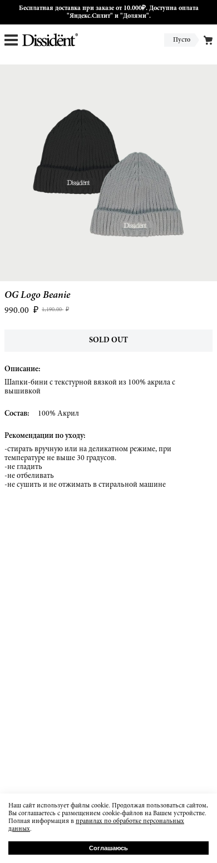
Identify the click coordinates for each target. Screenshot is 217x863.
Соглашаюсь (108, 848)
